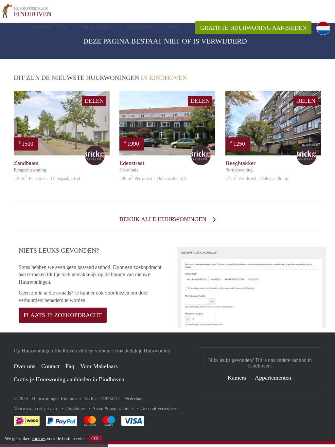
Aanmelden (49, 27)
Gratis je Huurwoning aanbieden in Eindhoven (69, 379)
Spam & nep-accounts (114, 408)
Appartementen (273, 377)
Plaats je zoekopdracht (63, 315)
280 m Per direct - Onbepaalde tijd (152, 178)
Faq (69, 366)
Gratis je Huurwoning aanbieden (253, 28)
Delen (94, 101)
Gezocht (139, 27)
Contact (50, 366)
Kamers (237, 377)
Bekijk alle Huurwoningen (163, 219)
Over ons (24, 366)
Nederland (134, 398)
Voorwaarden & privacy (36, 408)
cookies (38, 438)
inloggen (97, 27)
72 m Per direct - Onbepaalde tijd (257, 178)
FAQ (173, 27)
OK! (96, 438)
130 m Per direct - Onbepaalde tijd (47, 178)
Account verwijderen (160, 408)
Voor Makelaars (99, 366)
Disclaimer (76, 408)
